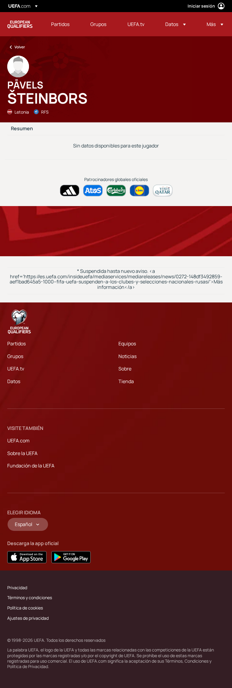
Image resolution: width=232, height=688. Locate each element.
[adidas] (69, 190)
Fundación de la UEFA (30, 465)
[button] (175, 24)
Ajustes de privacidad (28, 618)
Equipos (127, 343)
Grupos (15, 356)
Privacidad (17, 587)
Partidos (16, 343)
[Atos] (93, 190)
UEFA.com (18, 440)
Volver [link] (19, 47)
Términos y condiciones (29, 597)
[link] (60, 24)
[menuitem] (63, 24)
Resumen (22, 128)
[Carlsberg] (116, 190)
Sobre (124, 368)
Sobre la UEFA (22, 453)
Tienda (126, 381)
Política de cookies (25, 608)
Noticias (127, 356)
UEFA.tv (15, 368)
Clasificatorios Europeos (20, 24)
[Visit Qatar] (162, 190)
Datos (13, 381)
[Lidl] (139, 190)
